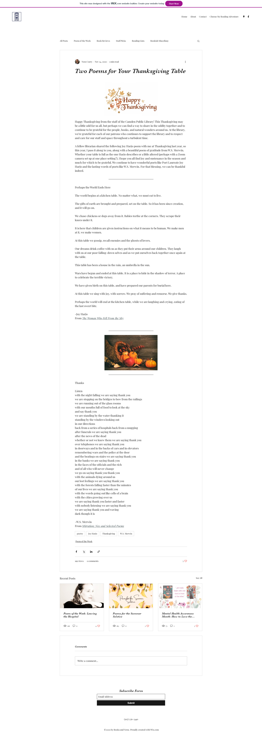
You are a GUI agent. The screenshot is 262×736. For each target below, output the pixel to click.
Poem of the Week (82, 40)
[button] (198, 41)
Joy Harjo (92, 533)
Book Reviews (103, 40)
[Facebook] (248, 16)
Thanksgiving (108, 533)
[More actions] (185, 61)
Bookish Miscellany (159, 40)
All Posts (64, 40)
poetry (80, 533)
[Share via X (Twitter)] (83, 551)
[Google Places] (243, 16)
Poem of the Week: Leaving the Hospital (80, 615)
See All (199, 578)
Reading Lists (138, 40)
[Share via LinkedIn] (91, 551)
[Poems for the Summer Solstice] (131, 596)
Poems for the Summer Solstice (127, 615)
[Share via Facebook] (76, 551)
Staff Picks (121, 40)
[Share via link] (98, 551)
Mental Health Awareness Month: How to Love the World (178, 615)
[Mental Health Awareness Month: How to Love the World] (180, 596)
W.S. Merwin (126, 533)
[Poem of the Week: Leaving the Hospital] (82, 596)
